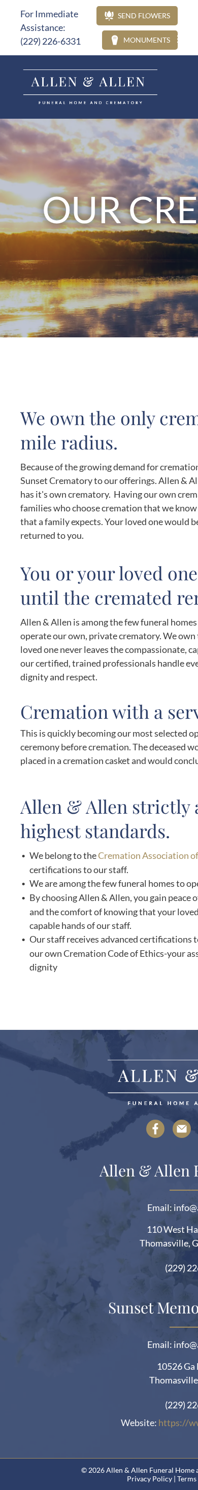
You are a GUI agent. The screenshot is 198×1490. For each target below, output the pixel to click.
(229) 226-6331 (50, 41)
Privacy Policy (149, 1478)
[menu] (183, 39)
